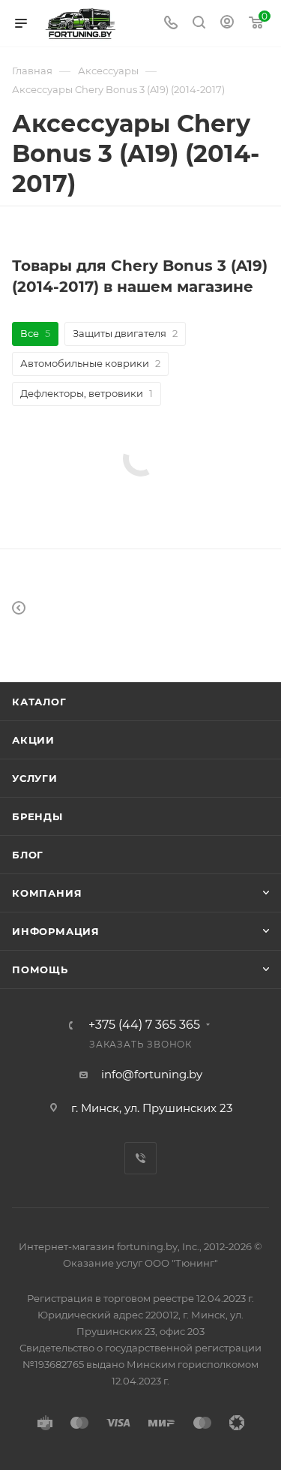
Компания (47, 893)
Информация (56, 931)
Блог (27, 855)
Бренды (37, 816)
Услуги (35, 778)
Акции (33, 740)
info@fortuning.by (151, 1074)
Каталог (39, 702)
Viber (140, 1158)
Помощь (40, 969)
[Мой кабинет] (227, 24)
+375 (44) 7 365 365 (144, 1025)
